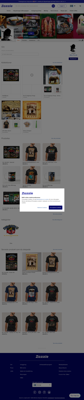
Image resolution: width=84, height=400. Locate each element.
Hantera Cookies (42, 207)
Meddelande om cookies (42, 199)
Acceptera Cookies (55, 207)
